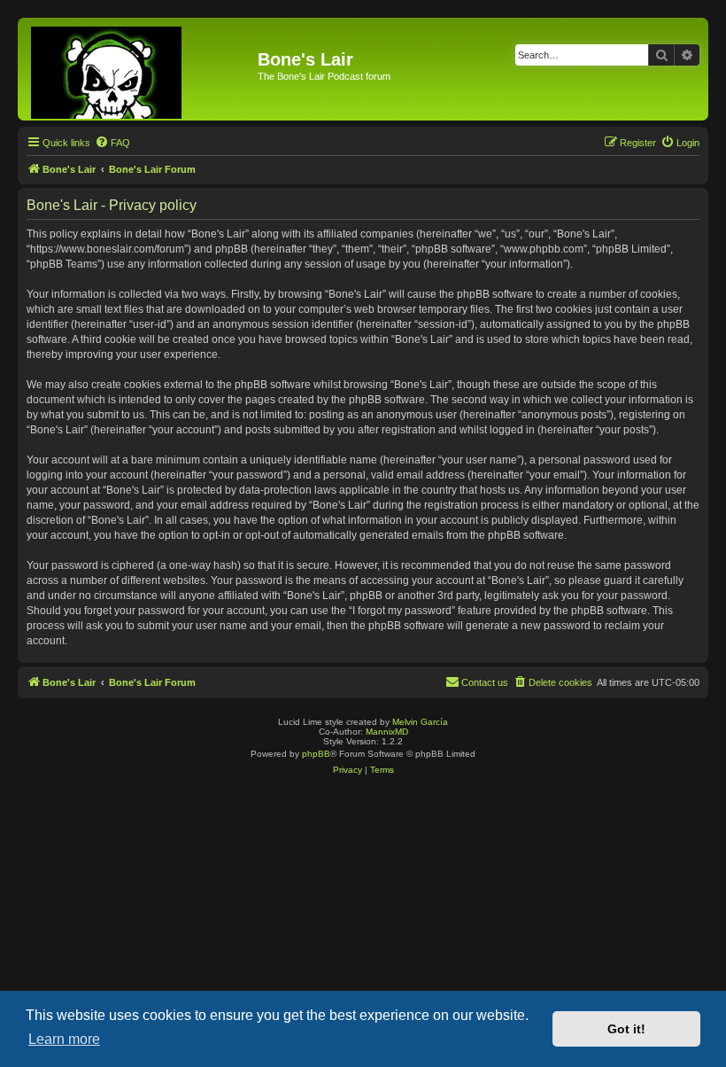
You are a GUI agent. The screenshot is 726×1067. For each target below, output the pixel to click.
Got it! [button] (626, 1029)
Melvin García (420, 722)
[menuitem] (112, 142)
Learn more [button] (64, 1039)
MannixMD (387, 731)
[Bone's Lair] (140, 69)
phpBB (316, 754)
